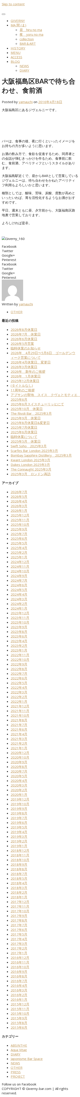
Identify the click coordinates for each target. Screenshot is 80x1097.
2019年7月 (19, 818)
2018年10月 (20, 860)
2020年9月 (19, 762)
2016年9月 (19, 971)
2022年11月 (20, 655)
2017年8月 (19, 920)
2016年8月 (19, 976)
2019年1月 (19, 846)
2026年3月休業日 (24, 367)
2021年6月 (19, 729)
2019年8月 (19, 813)
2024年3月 (19, 599)
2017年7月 (19, 925)
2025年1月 (19, 557)
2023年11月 (20, 617)
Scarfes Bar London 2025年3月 (34, 450)
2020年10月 (20, 757)
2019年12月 (20, 799)
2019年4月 (19, 832)
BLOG (15, 61)
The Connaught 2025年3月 (31, 469)
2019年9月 (19, 808)
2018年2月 (19, 892)
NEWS (24, 66)
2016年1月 (19, 999)
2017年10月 (20, 911)
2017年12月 (20, 901)
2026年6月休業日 (24, 339)
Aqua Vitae (19, 1050)
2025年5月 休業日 (26, 441)
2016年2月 (19, 995)
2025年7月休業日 (24, 427)
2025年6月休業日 (24, 432)
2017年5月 (19, 934)
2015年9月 (19, 1018)
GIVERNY (18, 20)
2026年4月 (19, 501)
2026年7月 (19, 492)
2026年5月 (19, 496)
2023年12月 (20, 613)
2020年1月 (19, 794)
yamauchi (26, 102)
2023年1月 (19, 650)
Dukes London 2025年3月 (30, 464)
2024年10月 (20, 571)
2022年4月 (19, 687)
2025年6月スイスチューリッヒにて (37, 404)
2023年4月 (19, 641)
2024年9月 (19, 575)
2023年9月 (19, 627)
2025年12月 (20, 515)
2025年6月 (19, 538)
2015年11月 (20, 1009)
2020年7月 (19, 771)
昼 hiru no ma (31, 29)
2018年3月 (19, 887)
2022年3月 (19, 692)
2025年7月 (19, 534)
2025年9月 (19, 529)
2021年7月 (19, 724)
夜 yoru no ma (31, 34)
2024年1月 (19, 608)
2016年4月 (19, 985)
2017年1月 (19, 953)
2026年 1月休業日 (26, 376)
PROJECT (18, 1076)
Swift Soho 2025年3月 (29, 446)
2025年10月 (20, 524)
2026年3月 (19, 506)
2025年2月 (19, 552)
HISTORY (18, 48)
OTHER (16, 312)
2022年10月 (20, 659)
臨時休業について (24, 436)
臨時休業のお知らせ (26, 348)
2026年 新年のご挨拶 (28, 371)
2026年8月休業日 (24, 329)
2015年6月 (19, 1027)
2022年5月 (19, 683)
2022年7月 (19, 673)
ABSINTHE (19, 1045)
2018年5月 (19, 878)
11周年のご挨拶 (23, 390)
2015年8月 (19, 1022)
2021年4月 (19, 734)
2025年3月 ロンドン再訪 (31, 474)
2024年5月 (19, 589)
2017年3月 (19, 943)
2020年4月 (19, 780)
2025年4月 (19, 548)
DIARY (24, 70)
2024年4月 (19, 594)
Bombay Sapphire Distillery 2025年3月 (41, 455)
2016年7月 (19, 981)
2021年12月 (20, 706)
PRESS (16, 1072)
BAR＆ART (28, 43)
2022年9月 (19, 664)
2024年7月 (19, 580)
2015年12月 (20, 1004)
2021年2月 (19, 743)
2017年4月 (19, 939)
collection (27, 39)
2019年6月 (19, 822)
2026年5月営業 (22, 343)
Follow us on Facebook (19, 1084)
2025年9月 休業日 (26, 418)
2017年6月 (19, 929)
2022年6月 (19, 678)
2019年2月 (19, 841)
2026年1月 (19, 510)
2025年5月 (19, 543)
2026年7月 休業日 (26, 334)
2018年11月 (20, 855)
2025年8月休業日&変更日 (30, 422)
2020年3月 (19, 785)
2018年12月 (20, 850)
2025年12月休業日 (25, 381)
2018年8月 (19, 869)
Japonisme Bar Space (27, 1058)
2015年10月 (20, 1013)
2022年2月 (19, 697)
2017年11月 (20, 906)
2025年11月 (20, 520)
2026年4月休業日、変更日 (31, 362)
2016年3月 (19, 990)
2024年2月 (19, 603)
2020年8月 (19, 766)
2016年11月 (20, 962)
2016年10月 (20, 967)
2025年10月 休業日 (27, 408)
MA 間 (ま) (18, 25)
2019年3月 (19, 836)
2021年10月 (20, 715)
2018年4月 (19, 883)
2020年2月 (19, 790)
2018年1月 (19, 897)
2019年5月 (19, 827)
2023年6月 (19, 636)
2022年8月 (19, 669)
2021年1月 (19, 748)
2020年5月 (19, 776)
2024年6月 (19, 585)
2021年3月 (19, 738)
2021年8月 (19, 720)
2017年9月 (19, 915)
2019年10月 (20, 804)
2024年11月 (20, 566)
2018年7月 (19, 873)
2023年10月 (20, 622)
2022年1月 (19, 701)
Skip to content (13, 4)
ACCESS (16, 57)
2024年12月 (20, 561)
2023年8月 (19, 631)
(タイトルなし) (22, 385)
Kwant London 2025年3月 (30, 460)
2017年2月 (19, 948)
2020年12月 (20, 752)
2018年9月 (19, 864)
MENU (15, 52)
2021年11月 (20, 710)
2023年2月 (19, 645)
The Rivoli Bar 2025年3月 (31, 413)
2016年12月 (20, 957)
